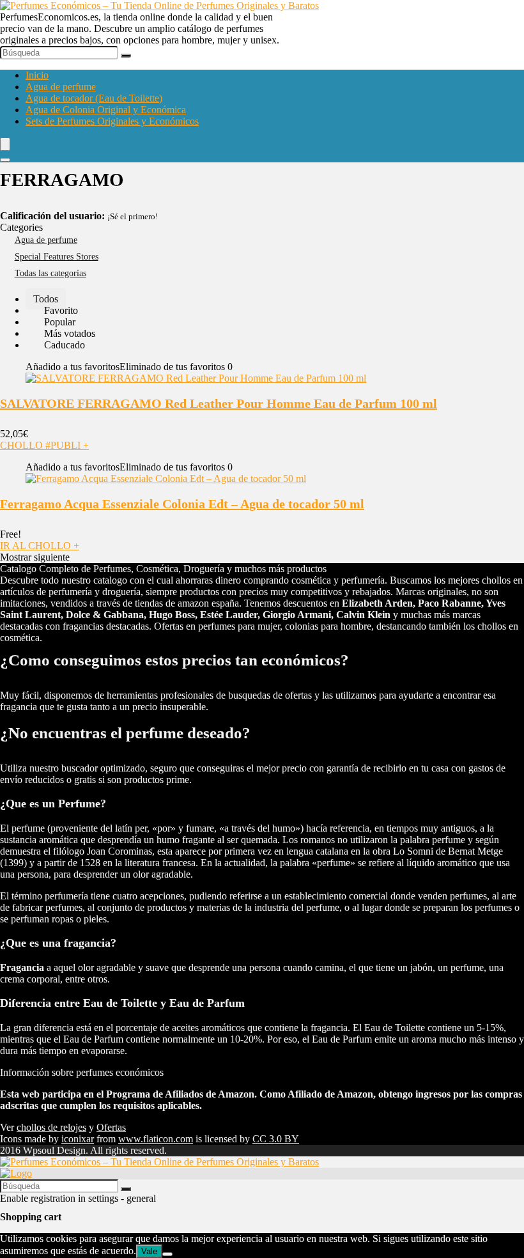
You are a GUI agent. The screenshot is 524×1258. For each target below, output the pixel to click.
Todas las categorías (50, 273)
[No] (167, 1254)
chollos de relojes (51, 1127)
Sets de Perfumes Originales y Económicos (112, 121)
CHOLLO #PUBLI (44, 445)
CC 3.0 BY (275, 1138)
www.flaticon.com (155, 1138)
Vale (149, 1251)
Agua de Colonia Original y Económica (106, 109)
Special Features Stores (56, 256)
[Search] (5, 160)
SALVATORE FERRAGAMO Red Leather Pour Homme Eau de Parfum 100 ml (218, 403)
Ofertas (111, 1127)
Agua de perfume (61, 86)
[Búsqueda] (126, 56)
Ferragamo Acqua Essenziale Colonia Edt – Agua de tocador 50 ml (182, 504)
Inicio (37, 75)
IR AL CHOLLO (39, 545)
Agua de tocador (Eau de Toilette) (94, 98)
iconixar (77, 1138)
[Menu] (5, 144)
